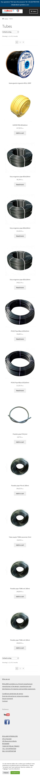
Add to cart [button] (20, 133)
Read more (20, 184)
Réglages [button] (6, 772)
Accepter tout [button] (15, 772)
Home (6, 19)
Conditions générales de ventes (12, 694)
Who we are (6, 679)
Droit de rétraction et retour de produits (15, 696)
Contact (5, 701)
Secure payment (7, 699)
